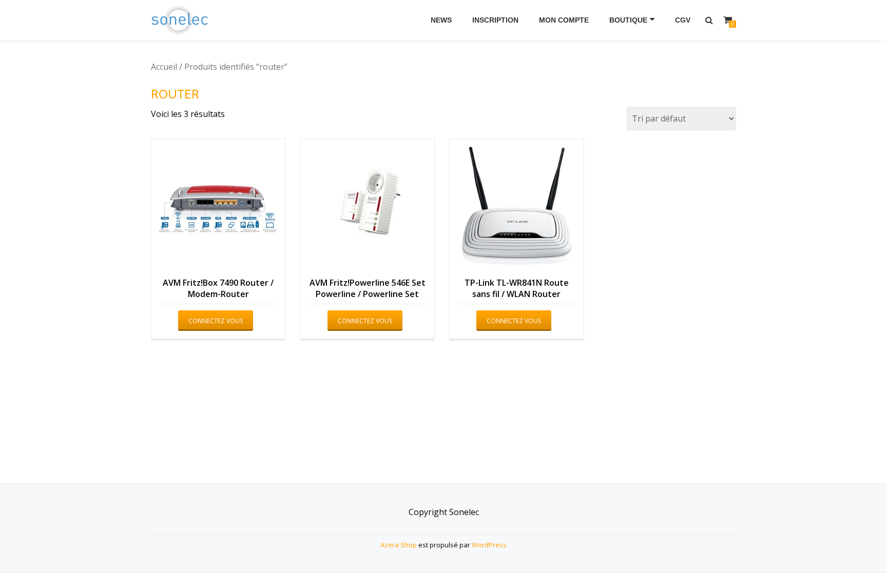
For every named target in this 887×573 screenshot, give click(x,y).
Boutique (628, 20)
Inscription (495, 20)
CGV (682, 20)
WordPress (489, 544)
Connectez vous (215, 321)
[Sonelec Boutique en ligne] (181, 20)
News (441, 20)
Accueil (164, 66)
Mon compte (564, 20)
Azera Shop (398, 544)
